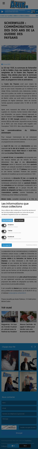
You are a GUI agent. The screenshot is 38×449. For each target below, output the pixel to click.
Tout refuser (19, 220)
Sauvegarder (7, 245)
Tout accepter (7, 220)
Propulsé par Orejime (31, 244)
